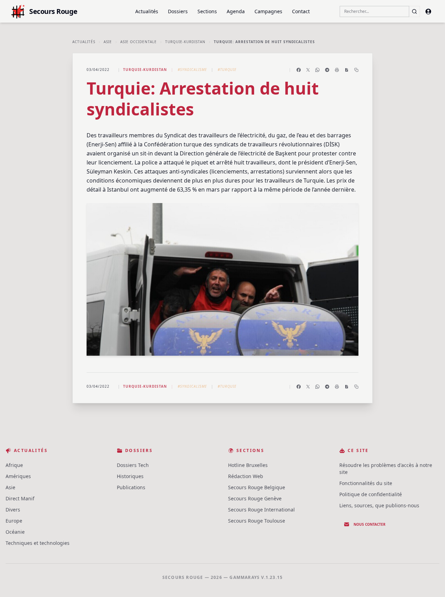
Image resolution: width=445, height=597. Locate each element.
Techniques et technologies (38, 543)
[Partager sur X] (308, 70)
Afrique (14, 465)
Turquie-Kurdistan (185, 41)
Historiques (130, 476)
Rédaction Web (245, 476)
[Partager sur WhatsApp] (317, 70)
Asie (108, 41)
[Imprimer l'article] (337, 70)
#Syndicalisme (192, 69)
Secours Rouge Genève (255, 498)
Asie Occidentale (138, 41)
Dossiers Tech (133, 465)
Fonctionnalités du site (365, 483)
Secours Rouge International (261, 509)
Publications (131, 487)
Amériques (18, 476)
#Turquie (227, 69)
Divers (13, 509)
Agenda (236, 11)
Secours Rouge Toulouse (256, 520)
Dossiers (178, 11)
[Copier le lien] (356, 70)
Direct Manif (20, 498)
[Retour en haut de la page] (430, 582)
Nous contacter (370, 524)
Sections (207, 11)
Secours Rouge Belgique (256, 487)
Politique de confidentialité (370, 494)
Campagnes (268, 11)
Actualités (146, 11)
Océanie (15, 532)
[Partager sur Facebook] (299, 70)
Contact (301, 11)
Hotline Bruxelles (248, 465)
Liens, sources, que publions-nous (379, 505)
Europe (14, 520)
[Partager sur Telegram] (327, 70)
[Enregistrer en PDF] (347, 70)
